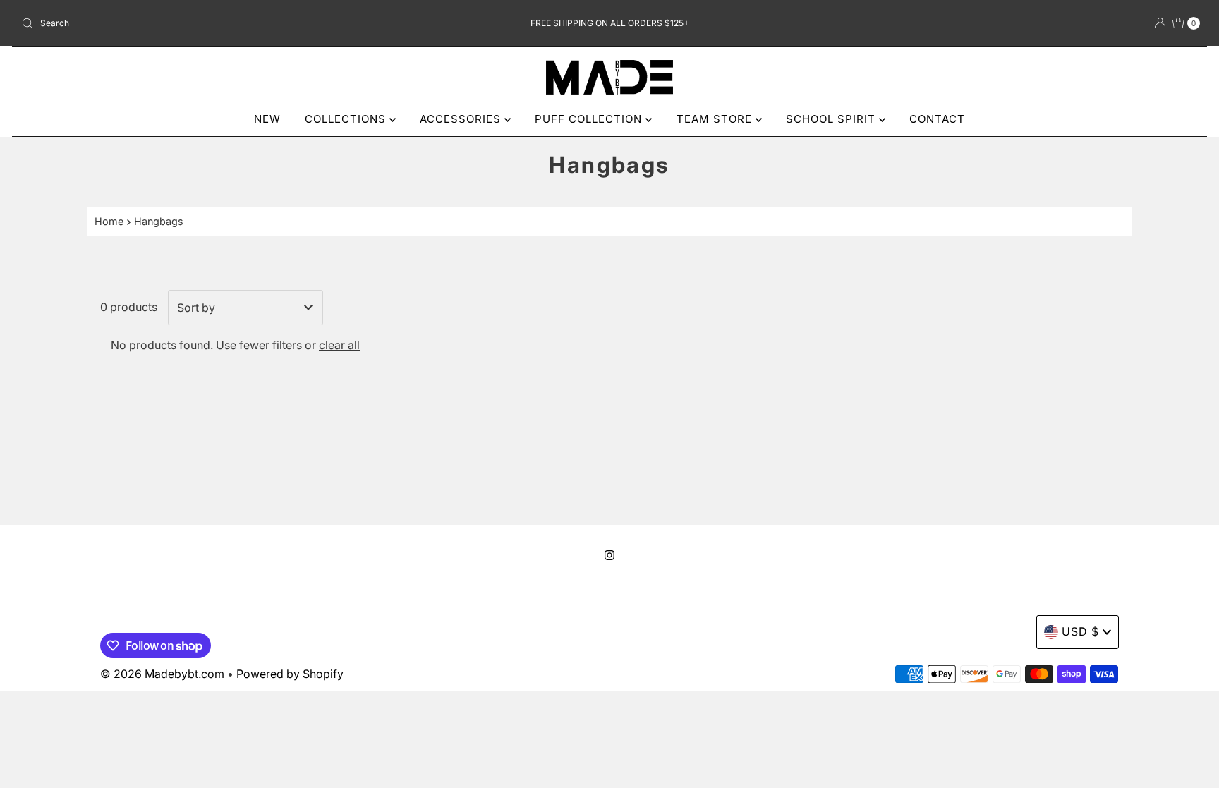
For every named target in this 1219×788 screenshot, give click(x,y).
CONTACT (937, 119)
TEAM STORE (716, 119)
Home (109, 221)
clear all (339, 345)
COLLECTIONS (347, 119)
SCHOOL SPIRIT (832, 119)
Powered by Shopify (290, 674)
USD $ (1080, 631)
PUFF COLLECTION (590, 119)
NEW (267, 119)
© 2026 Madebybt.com (162, 674)
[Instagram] (609, 555)
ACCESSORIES (462, 119)
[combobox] (210, 23)
